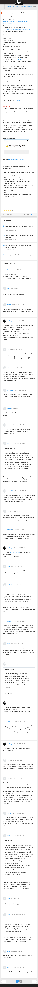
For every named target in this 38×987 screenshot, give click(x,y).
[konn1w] (4, 424)
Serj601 (9, 304)
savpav (9, 408)
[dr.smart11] (4, 389)
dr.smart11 (10, 390)
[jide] (4, 348)
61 (34, 214)
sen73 (8, 288)
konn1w (9, 425)
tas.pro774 (10, 491)
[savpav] (4, 407)
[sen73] (4, 287)
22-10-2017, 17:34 (7, 214)
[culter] (4, 565)
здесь (19, 59)
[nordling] (4, 320)
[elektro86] (4, 584)
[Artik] (4, 269)
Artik (8, 270)
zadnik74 (9, 529)
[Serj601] (4, 303)
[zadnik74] (4, 528)
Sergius (9, 621)
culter (8, 566)
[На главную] (2, 6)
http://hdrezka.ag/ (15, 552)
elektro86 (9, 584)
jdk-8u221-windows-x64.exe (16, 159)
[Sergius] (4, 620)
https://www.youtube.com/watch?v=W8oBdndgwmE (17, 29)
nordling (9, 321)
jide (8, 349)
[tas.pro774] (4, 490)
